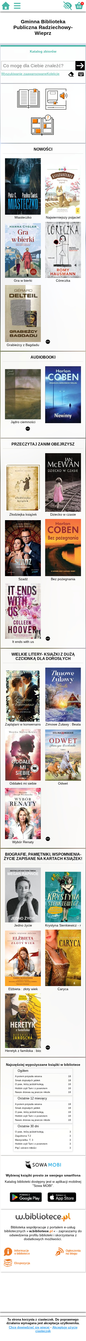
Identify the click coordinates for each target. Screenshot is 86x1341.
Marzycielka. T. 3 (24, 1140)
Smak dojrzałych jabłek (27, 1080)
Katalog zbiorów (43, 51)
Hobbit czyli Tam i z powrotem (31, 1088)
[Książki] (29, 110)
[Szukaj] (80, 65)
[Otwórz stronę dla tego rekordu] (24, 187)
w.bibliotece (41, 1231)
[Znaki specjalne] (81, 74)
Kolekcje (53, 74)
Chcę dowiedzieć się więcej (29, 1327)
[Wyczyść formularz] (71, 74)
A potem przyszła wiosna (28, 1076)
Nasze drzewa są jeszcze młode (32, 1092)
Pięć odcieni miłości (25, 1147)
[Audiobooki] (57, 110)
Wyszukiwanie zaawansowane (24, 74)
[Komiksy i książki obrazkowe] (43, 137)
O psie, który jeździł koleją (29, 1084)
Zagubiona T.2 (23, 1135)
